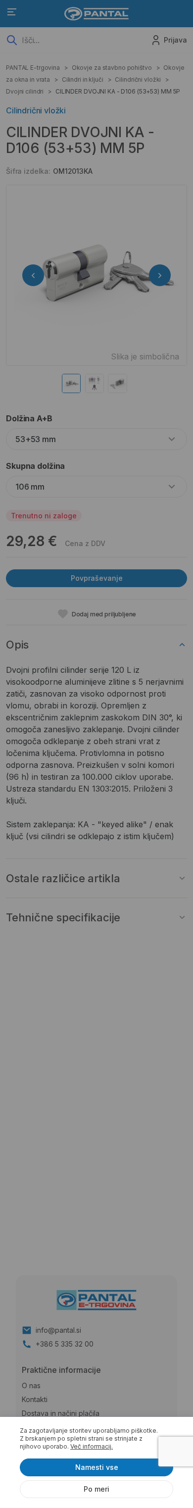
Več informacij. (91, 1446)
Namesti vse (96, 1467)
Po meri (96, 1489)
